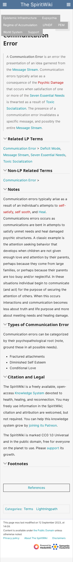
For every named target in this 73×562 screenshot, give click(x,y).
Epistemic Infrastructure (20, 18)
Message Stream (25, 70)
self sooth (22, 212)
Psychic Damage (50, 82)
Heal (42, 212)
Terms (28, 509)
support (53, 448)
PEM (61, 25)
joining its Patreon (43, 425)
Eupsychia (49, 18)
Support (33, 32)
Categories (13, 509)
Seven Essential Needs (47, 95)
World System (13, 32)
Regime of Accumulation (20, 25)
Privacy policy (11, 538)
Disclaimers (58, 538)
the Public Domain (43, 530)
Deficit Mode (50, 148)
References (36, 488)
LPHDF (48, 25)
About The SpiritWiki (35, 538)
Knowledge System (29, 393)
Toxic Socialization (17, 161)
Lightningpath (46, 509)
